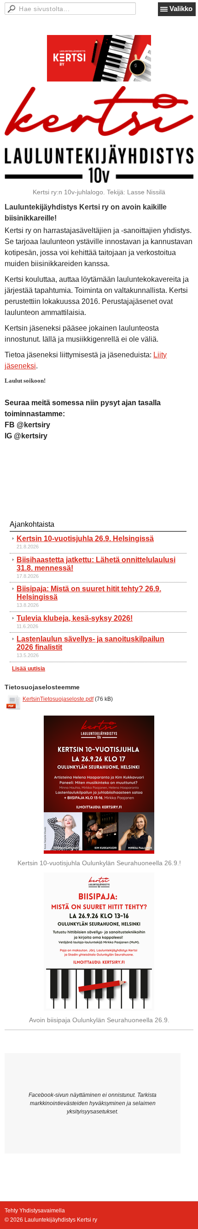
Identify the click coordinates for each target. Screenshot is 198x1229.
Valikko (180, 8)
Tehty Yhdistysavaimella (35, 1210)
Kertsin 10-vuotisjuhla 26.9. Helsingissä (85, 538)
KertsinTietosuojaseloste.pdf (58, 699)
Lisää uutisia (28, 668)
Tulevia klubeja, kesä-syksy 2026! (75, 618)
